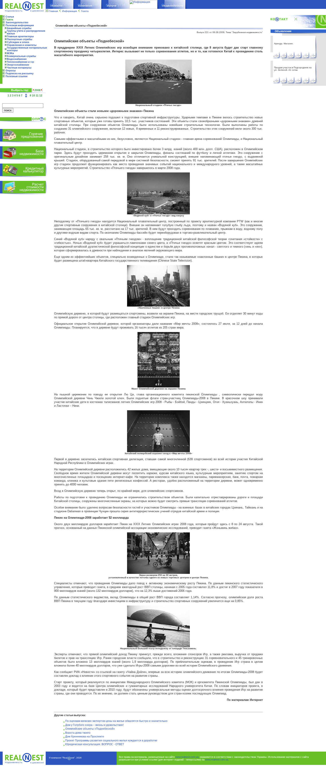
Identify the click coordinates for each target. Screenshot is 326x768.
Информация (69, 11)
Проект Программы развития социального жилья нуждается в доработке (111, 740)
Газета (84, 11)
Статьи (10, 16)
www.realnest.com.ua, (187, 757)
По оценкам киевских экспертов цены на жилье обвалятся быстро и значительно (116, 721)
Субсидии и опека (18, 42)
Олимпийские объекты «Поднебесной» (90, 728)
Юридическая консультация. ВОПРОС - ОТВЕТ (94, 744)
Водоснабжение (17, 59)
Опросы (11, 70)
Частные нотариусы (19, 67)
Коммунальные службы (21, 56)
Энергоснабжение (18, 64)
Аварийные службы (19, 28)
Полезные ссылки (16, 76)
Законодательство (17, 22)
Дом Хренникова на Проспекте (84, 736)
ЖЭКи (10, 53)
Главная (53, 11)
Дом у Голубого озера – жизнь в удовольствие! (94, 725)
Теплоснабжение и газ (20, 62)
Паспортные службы (19, 39)
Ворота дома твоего (77, 732)
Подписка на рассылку (19, 73)
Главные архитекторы (20, 36)
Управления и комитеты (21, 45)
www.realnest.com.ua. (217, 759)
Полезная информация (20, 25)
